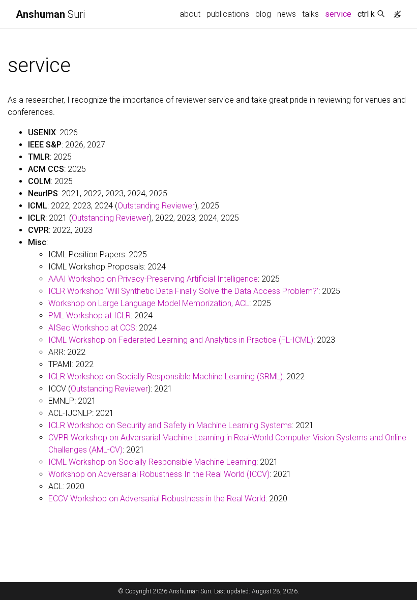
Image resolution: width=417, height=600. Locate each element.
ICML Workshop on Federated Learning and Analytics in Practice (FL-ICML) (180, 340)
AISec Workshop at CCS (91, 328)
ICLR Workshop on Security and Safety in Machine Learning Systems (170, 425)
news (286, 14)
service (339, 14)
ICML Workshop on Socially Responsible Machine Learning (152, 462)
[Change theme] (394, 11)
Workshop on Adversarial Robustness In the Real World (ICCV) (159, 474)
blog (263, 14)
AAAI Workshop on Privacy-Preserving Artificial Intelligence (153, 279)
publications (227, 14)
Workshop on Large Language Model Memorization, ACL (148, 303)
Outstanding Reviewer (156, 206)
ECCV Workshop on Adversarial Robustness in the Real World (156, 498)
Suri (50, 14)
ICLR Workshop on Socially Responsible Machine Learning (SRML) (165, 376)
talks (310, 14)
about (190, 14)
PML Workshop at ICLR (89, 315)
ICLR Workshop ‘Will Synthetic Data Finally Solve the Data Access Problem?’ (183, 291)
